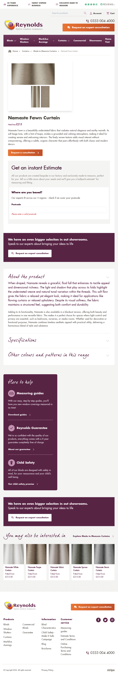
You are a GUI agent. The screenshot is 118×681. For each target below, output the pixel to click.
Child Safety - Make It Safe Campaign (48, 636)
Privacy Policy (47, 670)
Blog (44, 644)
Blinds (6, 624)
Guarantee (28, 632)
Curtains (7, 637)
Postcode (16, 205)
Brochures (46, 648)
